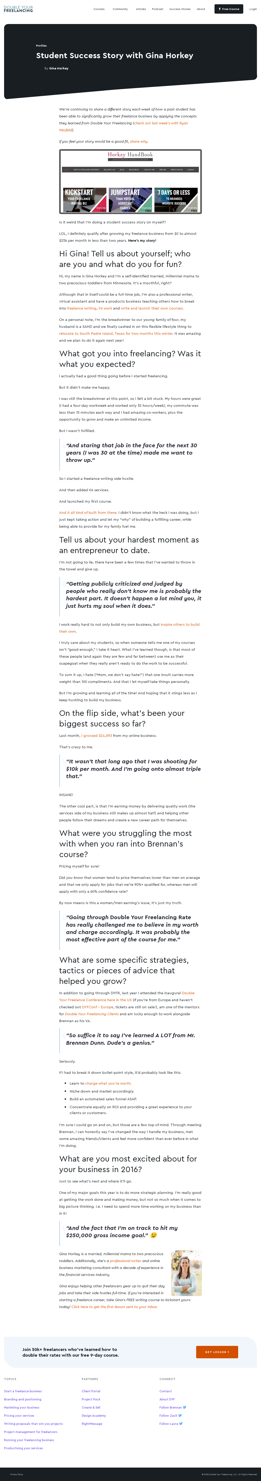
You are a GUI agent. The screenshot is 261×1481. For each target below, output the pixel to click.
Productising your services (23, 1448)
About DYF (167, 1399)
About (201, 9)
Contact (165, 1391)
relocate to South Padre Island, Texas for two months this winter (116, 333)
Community (120, 9)
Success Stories (180, 9)
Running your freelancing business (29, 1440)
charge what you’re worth (108, 1083)
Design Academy (94, 1416)
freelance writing (81, 308)
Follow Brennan (171, 1407)
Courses (99, 9)
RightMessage (92, 1424)
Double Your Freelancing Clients (92, 1014)
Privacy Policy (16, 1474)
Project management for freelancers (31, 1432)
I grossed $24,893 (96, 735)
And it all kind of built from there (87, 512)
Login (253, 9)
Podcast (157, 9)
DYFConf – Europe (97, 1007)
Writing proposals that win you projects (33, 1424)
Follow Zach (168, 1416)
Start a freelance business (23, 1391)
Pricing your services (19, 1416)
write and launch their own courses (152, 308)
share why (138, 141)
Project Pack (91, 1399)
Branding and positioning (22, 1399)
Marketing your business (21, 1407)
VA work (105, 308)
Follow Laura (169, 1424)
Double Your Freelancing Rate (150, 917)
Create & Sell (91, 1407)
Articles (141, 9)
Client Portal (91, 1391)
